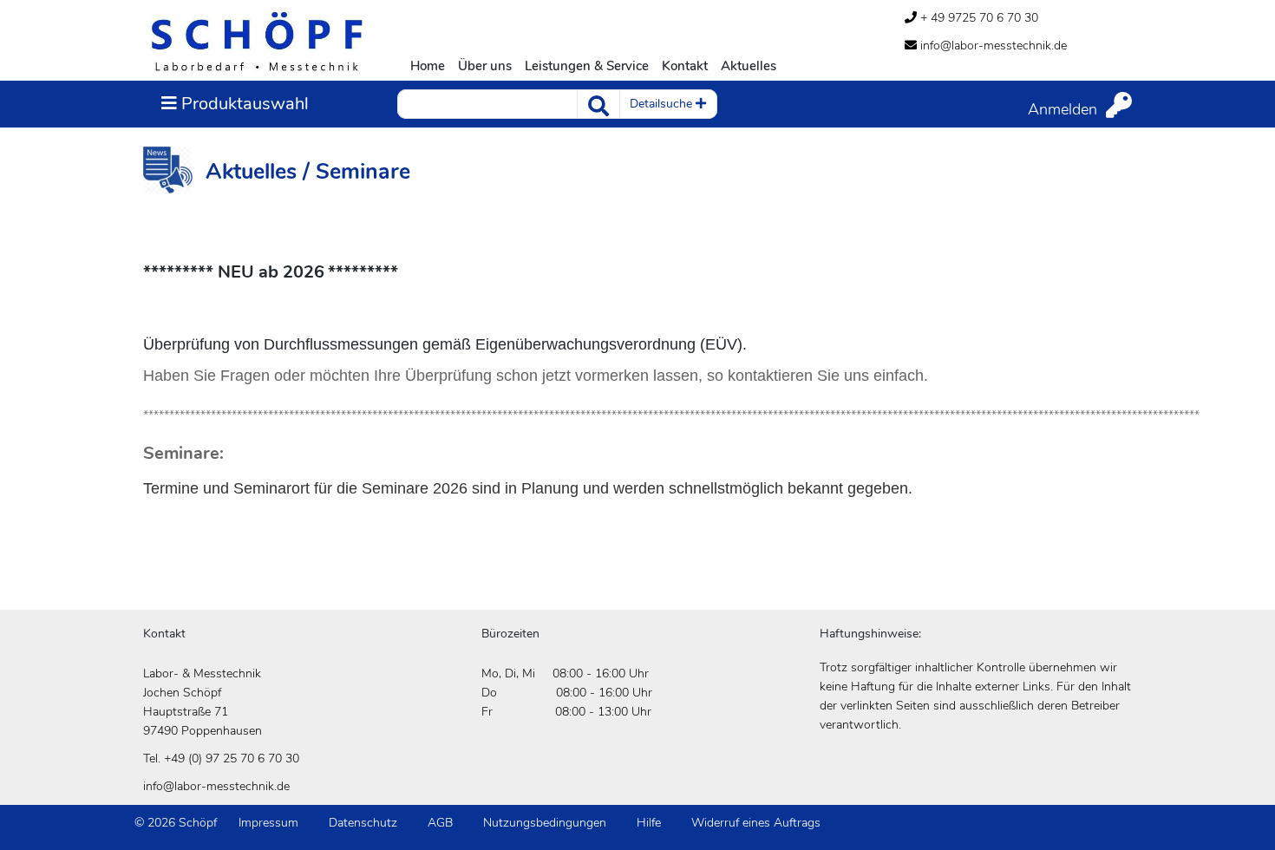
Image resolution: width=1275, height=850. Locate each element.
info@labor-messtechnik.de (992, 45)
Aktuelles (748, 66)
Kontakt (685, 66)
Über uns (485, 66)
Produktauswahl (234, 103)
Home (427, 66)
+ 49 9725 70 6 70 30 (977, 18)
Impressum (268, 822)
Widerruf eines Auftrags (756, 822)
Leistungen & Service (587, 66)
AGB (440, 822)
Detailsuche (663, 103)
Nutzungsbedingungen (544, 822)
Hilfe (649, 822)
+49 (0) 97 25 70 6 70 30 (231, 758)
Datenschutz (363, 822)
